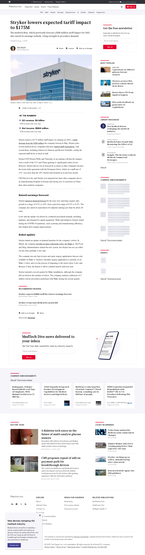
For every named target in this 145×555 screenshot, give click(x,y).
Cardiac (83, 12)
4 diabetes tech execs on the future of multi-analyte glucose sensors (61, 434)
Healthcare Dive (48, 2)
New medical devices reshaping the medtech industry (118, 129)
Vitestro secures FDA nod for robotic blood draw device (122, 83)
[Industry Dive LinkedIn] (12, 504)
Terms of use (61, 547)
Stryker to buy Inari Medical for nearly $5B (38, 302)
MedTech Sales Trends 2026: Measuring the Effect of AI (120, 143)
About (38, 501)
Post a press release (114, 240)
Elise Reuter (21, 47)
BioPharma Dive (37, 2)
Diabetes (91, 12)
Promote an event (114, 279)
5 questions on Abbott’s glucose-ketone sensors (123, 72)
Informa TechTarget (81, 537)
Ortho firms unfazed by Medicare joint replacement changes (121, 432)
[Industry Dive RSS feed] (25, 504)
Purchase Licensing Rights (46, 516)
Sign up (132, 7)
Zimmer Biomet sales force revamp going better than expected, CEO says (120, 446)
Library (36, 7)
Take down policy (73, 547)
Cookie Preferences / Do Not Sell (94, 547)
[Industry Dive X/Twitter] (21, 504)
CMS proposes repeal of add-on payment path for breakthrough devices (60, 461)
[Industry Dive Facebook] (16, 504)
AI (78, 12)
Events (43, 7)
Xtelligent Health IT (61, 2)
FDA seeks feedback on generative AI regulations (123, 104)
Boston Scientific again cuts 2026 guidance (121, 471)
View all (103, 167)
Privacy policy (49, 547)
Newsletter (40, 513)
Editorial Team (41, 505)
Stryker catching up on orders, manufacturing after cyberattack (119, 459)
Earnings (60, 12)
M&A (46, 12)
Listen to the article (31, 108)
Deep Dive (29, 7)
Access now (14, 545)
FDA (41, 12)
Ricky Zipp (23, 305)
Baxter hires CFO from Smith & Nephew (122, 93)
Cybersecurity (70, 12)
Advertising (68, 501)
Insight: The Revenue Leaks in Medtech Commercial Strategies (121, 157)
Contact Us (40, 509)
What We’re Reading (43, 524)
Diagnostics (101, 12)
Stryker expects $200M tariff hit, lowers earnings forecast (45, 294)
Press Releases (53, 7)
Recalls (52, 12)
